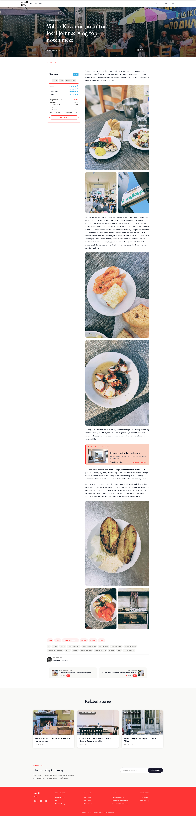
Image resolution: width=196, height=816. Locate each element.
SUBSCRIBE (155, 770)
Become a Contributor (120, 801)
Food (50, 640)
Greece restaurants (73, 646)
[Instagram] (35, 801)
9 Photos (143, 50)
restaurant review (116, 646)
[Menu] (173, 3)
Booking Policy (60, 797)
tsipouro (111, 650)
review (68, 650)
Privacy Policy (60, 804)
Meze (58, 640)
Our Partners (88, 804)
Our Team (87, 801)
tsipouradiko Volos (100, 650)
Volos (56, 63)
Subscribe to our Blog (119, 804)
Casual (55, 80)
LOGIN (164, 3)
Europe (83, 640)
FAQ (56, 801)
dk (48, 646)
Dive (61, 80)
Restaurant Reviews (70, 640)
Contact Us (144, 797)
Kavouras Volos (103, 646)
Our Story (87, 797)
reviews (75, 650)
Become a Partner (118, 797)
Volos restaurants (129, 650)
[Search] (156, 3)
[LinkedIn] (46, 801)
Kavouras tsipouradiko (89, 646)
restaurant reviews (130, 646)
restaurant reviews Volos (55, 650)
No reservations (70, 80)
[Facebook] (41, 801)
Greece (49, 63)
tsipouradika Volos (86, 650)
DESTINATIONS (36, 3)
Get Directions (64, 117)
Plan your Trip (144, 801)
